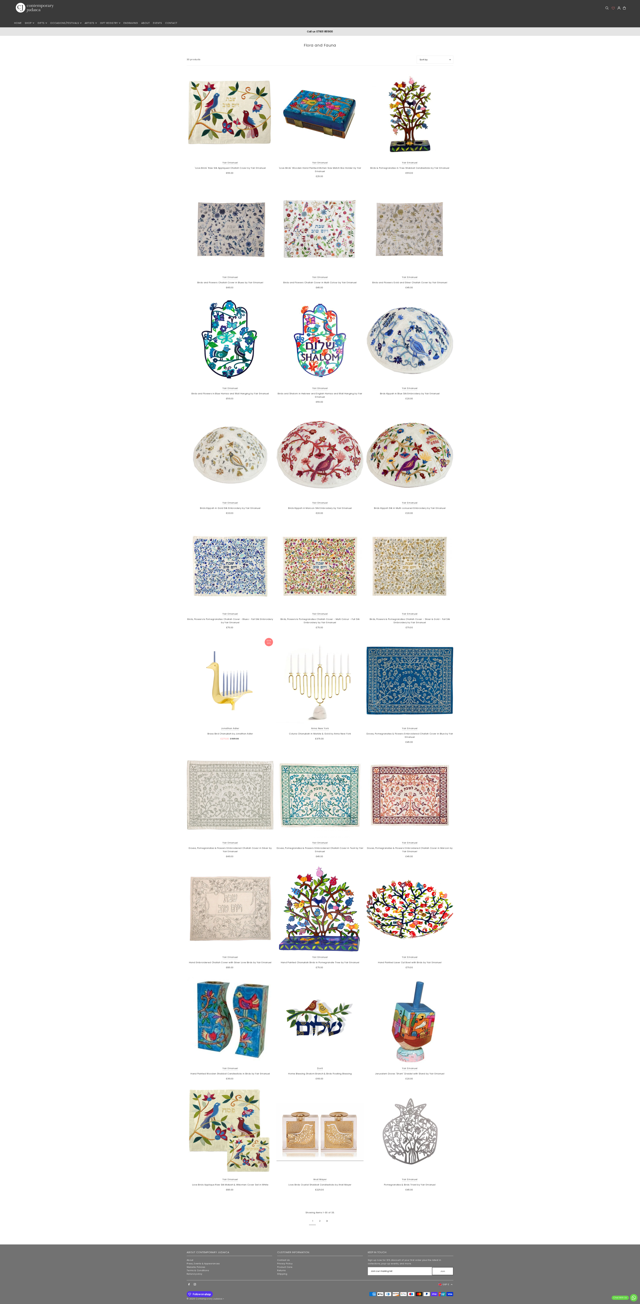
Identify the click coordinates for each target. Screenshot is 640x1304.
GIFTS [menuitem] (41, 23)
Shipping (282, 1273)
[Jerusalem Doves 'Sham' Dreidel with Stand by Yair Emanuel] (409, 1020)
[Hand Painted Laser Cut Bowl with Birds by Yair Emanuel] (409, 909)
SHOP (28, 23)
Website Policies (196, 1267)
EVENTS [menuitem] (157, 23)
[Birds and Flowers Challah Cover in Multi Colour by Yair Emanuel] (320, 229)
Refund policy (194, 1273)
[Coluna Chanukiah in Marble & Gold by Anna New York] (320, 680)
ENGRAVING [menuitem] (131, 23)
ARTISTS (89, 23)
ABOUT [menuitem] (145, 23)
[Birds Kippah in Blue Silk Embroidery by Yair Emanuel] (409, 340)
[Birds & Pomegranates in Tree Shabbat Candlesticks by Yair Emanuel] (409, 115)
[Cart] (624, 8)
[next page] (327, 1221)
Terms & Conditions (198, 1270)
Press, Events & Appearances (203, 1263)
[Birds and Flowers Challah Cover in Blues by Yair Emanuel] (230, 229)
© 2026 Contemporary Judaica (204, 1298)
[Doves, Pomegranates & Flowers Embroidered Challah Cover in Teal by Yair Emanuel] (320, 795)
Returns (281, 1270)
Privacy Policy (284, 1263)
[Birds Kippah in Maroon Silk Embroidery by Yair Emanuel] (320, 455)
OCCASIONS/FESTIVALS (64, 23)
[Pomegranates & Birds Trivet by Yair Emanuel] (409, 1131)
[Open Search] (607, 8)
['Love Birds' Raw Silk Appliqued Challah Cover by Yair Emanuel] (230, 115)
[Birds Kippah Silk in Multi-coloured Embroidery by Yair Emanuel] (409, 455)
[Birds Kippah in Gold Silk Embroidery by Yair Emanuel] (230, 455)
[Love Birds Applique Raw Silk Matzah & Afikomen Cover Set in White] (230, 1131)
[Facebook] (189, 1284)
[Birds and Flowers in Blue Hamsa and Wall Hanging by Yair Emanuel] (230, 340)
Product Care (284, 1267)
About (190, 1260)
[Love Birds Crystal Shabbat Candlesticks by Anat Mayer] (320, 1131)
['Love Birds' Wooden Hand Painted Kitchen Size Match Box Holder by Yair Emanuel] (320, 115)
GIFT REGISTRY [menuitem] (109, 23)
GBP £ (445, 1284)
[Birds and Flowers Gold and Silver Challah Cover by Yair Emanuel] (409, 229)
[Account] (613, 8)
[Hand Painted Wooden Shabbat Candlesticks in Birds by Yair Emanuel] (230, 1020)
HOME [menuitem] (18, 23)
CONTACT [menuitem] (171, 23)
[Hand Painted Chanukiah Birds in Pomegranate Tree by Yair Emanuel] (320, 909)
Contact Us (283, 1260)
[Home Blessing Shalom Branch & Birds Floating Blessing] (320, 1020)
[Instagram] (195, 1284)
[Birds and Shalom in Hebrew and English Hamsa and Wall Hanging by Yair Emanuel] (320, 340)
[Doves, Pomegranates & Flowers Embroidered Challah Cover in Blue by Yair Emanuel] (409, 680)
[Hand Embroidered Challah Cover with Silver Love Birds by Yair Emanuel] (230, 909)
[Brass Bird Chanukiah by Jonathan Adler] (230, 680)
